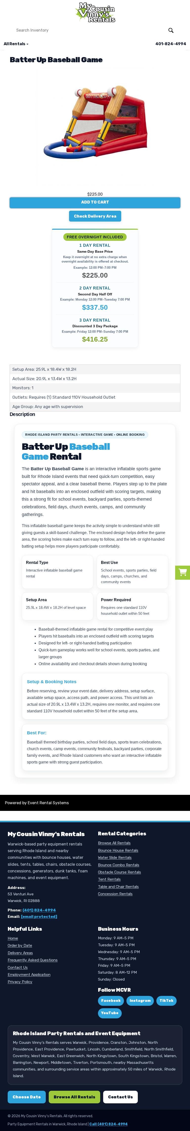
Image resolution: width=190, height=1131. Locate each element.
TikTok (166, 1001)
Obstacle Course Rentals (119, 872)
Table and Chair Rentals (118, 886)
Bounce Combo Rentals (118, 865)
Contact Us (18, 967)
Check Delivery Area (95, 216)
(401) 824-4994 (39, 910)
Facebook (111, 1001)
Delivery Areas (20, 953)
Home (13, 938)
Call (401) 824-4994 (108, 1124)
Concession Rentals (115, 894)
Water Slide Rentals (115, 857)
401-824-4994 (170, 43)
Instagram (140, 1001)
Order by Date (20, 945)
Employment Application (29, 974)
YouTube (110, 1013)
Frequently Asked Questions (33, 960)
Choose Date (27, 1097)
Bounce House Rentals (118, 850)
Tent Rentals (109, 879)
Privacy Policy (20, 982)
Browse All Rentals (114, 843)
